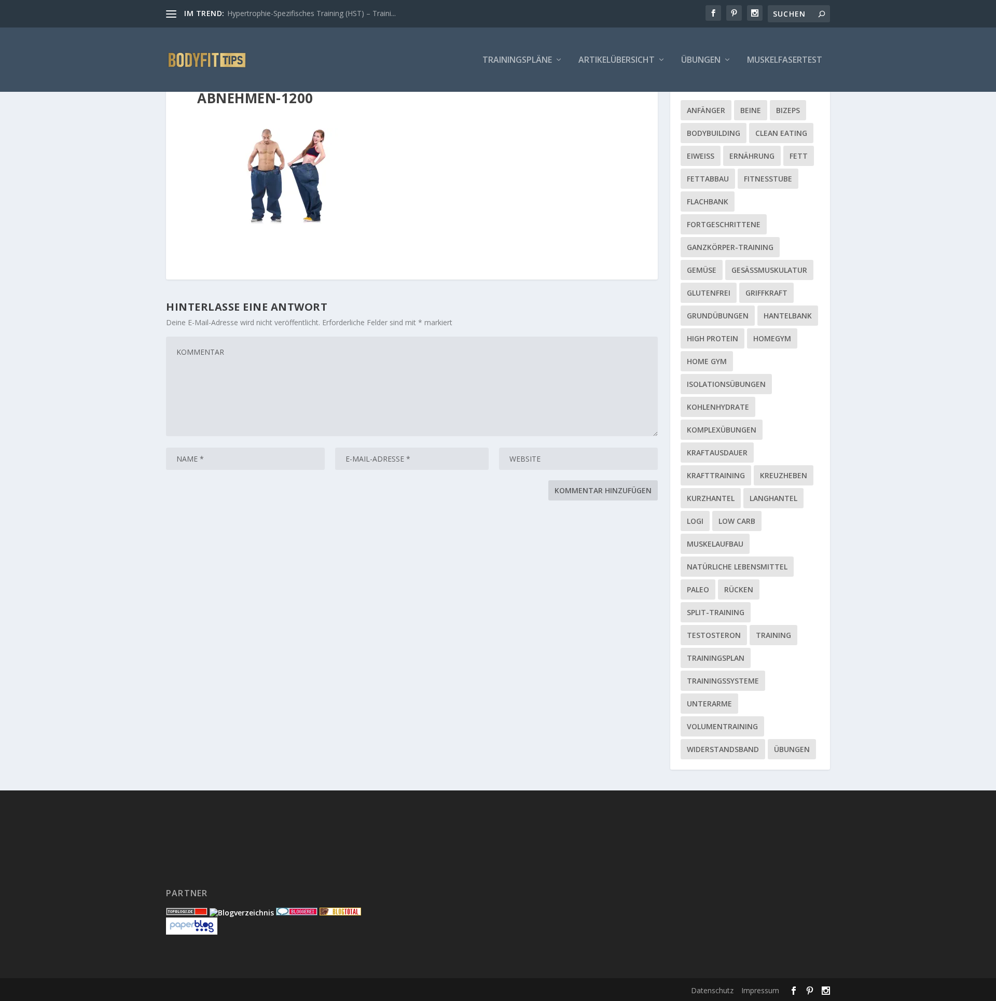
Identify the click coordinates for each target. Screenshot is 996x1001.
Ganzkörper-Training (730, 247)
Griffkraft (766, 293)
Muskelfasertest (784, 60)
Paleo (698, 589)
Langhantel (773, 498)
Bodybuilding (713, 133)
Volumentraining (722, 726)
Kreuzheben (783, 475)
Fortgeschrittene (723, 224)
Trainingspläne (517, 60)
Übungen (701, 60)
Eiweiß (700, 156)
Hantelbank (788, 316)
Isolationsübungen (726, 384)
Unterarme (709, 703)
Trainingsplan (715, 658)
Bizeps (788, 110)
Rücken (738, 589)
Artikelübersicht (616, 60)
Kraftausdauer (717, 452)
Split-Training (715, 612)
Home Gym (707, 361)
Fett (799, 156)
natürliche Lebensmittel (737, 567)
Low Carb (736, 521)
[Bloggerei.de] (296, 912)
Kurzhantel (711, 498)
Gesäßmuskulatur (769, 270)
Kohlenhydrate (718, 407)
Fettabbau (708, 179)
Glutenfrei (708, 293)
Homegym (772, 338)
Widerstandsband (723, 749)
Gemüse (701, 270)
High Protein (712, 338)
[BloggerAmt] (242, 912)
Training (773, 635)
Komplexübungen (721, 430)
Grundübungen (718, 316)
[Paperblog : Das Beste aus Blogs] (191, 932)
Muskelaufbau (715, 544)
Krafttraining (716, 475)
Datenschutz (712, 990)
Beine (750, 110)
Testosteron (714, 635)
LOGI (695, 521)
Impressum (760, 990)
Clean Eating (781, 133)
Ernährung (751, 156)
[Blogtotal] (340, 912)
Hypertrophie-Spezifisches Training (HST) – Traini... (311, 13)
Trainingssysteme (723, 681)
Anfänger (706, 110)
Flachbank (707, 201)
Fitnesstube (768, 179)
